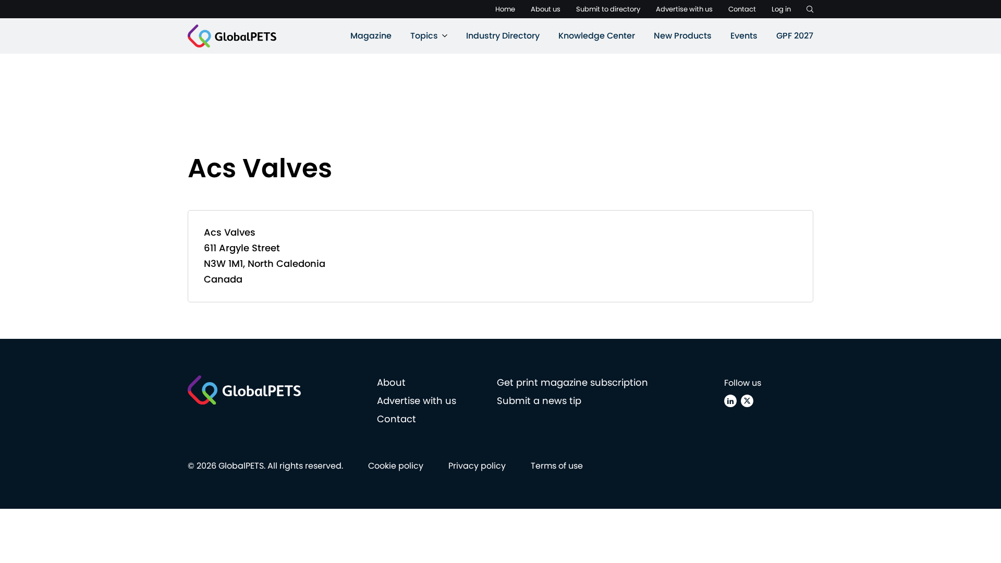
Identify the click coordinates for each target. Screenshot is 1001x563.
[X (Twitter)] (747, 401)
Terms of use (557, 466)
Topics (424, 36)
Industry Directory (503, 36)
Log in (781, 9)
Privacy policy (477, 466)
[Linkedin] (730, 401)
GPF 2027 (794, 36)
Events (744, 36)
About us (545, 9)
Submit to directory (608, 9)
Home (505, 9)
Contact (742, 9)
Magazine (371, 36)
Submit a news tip (539, 400)
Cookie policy (395, 466)
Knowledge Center (596, 36)
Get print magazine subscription (572, 382)
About (391, 382)
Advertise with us (684, 9)
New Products (683, 36)
